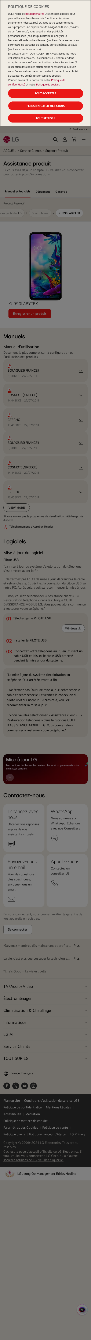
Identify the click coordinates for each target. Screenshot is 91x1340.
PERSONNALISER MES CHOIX (45, 106)
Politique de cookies (48, 84)
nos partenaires (34, 14)
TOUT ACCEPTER (45, 93)
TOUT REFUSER (45, 118)
